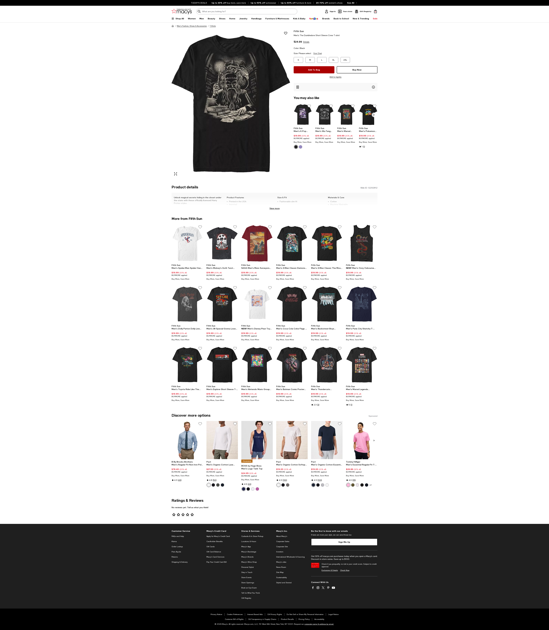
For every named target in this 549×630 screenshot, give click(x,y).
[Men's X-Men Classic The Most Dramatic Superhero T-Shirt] (327, 243)
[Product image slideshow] (231, 104)
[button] (231, 104)
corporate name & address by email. (319, 624)
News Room (281, 567)
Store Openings (247, 583)
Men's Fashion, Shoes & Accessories (192, 26)
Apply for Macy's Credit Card (218, 536)
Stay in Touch (246, 572)
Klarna (174, 541)
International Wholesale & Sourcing (290, 557)
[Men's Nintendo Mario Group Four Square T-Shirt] (257, 365)
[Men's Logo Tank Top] (257, 440)
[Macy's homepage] (173, 26)
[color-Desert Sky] (366, 485)
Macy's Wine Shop (249, 562)
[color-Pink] (257, 489)
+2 (370, 485)
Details (306, 42)
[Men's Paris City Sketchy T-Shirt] (361, 304)
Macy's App (246, 547)
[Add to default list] (309, 106)
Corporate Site (282, 547)
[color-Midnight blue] (222, 485)
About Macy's (281, 536)
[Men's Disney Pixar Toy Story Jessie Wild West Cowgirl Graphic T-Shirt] (257, 304)
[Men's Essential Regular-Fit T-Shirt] (361, 440)
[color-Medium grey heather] (287, 485)
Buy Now (357, 70)
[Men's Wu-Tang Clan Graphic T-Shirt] (324, 114)
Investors (279, 552)
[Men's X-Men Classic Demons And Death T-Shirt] (292, 243)
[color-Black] (296, 147)
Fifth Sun (299, 31)
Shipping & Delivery (180, 562)
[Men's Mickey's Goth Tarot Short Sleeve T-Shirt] (222, 243)
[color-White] (208, 485)
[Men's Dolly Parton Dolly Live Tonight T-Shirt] (187, 304)
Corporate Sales (282, 541)
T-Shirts (213, 26)
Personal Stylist (247, 567)
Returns (175, 557)
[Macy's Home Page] (182, 11)
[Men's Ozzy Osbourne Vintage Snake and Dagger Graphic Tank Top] (361, 243)
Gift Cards (210, 547)
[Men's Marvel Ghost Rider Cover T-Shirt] (346, 114)
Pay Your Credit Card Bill (216, 562)
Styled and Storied (284, 583)
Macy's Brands (247, 557)
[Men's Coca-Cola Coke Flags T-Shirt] (292, 304)
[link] (303, 138)
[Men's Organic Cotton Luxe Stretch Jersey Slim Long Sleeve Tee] (222, 440)
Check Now (344, 570)
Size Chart (317, 53)
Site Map (280, 572)
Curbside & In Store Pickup (252, 536)
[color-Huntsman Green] (353, 485)
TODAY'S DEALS (199, 3)
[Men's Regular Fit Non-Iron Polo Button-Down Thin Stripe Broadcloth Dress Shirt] (187, 440)
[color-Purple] (300, 147)
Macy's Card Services (215, 557)
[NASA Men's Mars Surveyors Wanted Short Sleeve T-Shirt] (257, 243)
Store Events (246, 578)
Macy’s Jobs (281, 562)
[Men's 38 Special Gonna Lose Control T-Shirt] (222, 304)
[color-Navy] (243, 489)
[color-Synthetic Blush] (348, 485)
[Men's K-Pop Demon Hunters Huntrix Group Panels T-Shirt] (303, 114)
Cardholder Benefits (214, 541)
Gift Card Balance (213, 552)
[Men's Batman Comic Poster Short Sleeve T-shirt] (292, 365)
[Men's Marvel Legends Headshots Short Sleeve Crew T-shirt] (361, 365)
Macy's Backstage (248, 552)
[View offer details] (335, 87)
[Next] (374, 115)
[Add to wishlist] (285, 33)
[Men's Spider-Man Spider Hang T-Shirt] (187, 243)
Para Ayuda (176, 552)
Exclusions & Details (330, 570)
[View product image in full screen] (175, 174)
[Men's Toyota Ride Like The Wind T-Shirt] (187, 365)
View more (274, 208)
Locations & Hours (248, 541)
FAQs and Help (178, 536)
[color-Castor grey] (218, 485)
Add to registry (335, 77)
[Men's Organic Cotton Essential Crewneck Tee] (327, 440)
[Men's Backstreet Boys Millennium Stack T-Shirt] (327, 304)
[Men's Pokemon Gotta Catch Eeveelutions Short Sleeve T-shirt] (368, 114)
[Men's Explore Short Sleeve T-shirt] (222, 365)
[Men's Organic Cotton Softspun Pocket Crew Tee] (292, 440)
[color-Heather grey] (322, 485)
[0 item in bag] (375, 11)
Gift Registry (246, 598)
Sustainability (281, 578)
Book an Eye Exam (249, 588)
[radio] (296, 147)
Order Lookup (177, 547)
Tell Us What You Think (250, 593)
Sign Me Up (344, 542)
